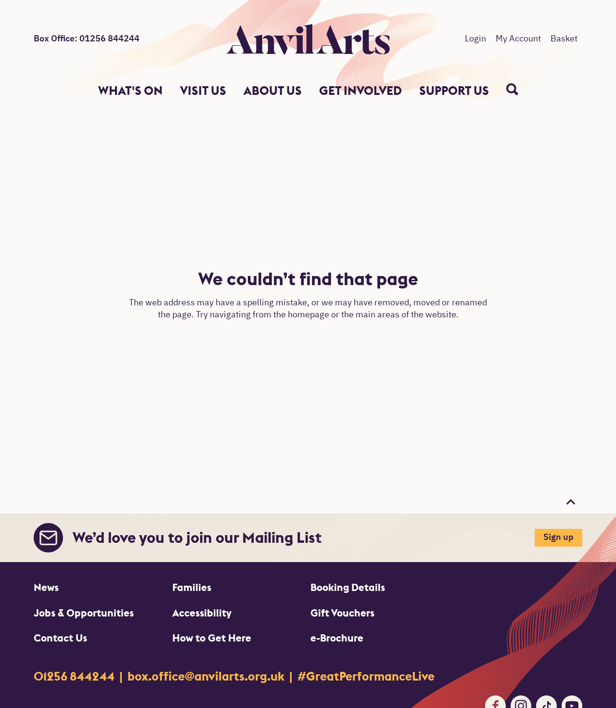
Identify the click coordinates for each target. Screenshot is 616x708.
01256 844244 (75, 676)
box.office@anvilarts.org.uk (207, 676)
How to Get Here (211, 638)
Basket (564, 39)
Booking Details (347, 587)
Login (475, 39)
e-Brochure (336, 638)
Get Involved (360, 91)
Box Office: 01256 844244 (87, 39)
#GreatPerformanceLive (366, 676)
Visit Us (203, 91)
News (46, 587)
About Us (273, 91)
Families (191, 587)
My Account (518, 39)
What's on (130, 91)
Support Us (454, 91)
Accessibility (201, 613)
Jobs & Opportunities (84, 613)
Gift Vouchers (342, 613)
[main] (308, 300)
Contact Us (60, 638)
